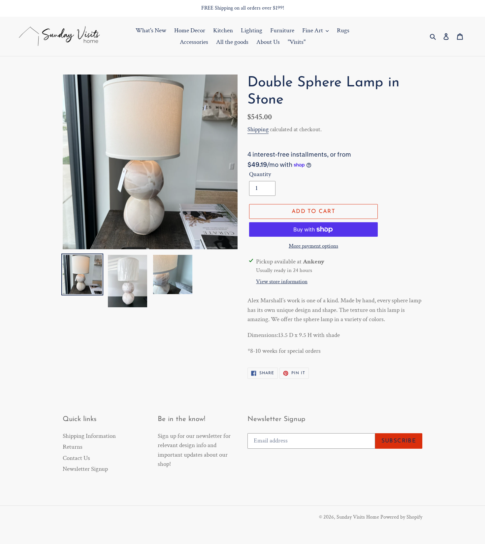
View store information (281, 281)
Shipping (258, 129)
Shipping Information (89, 436)
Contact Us (76, 458)
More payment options (313, 246)
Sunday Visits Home (358, 517)
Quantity (260, 174)
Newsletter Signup (85, 469)
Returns (72, 447)
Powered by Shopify (401, 517)
